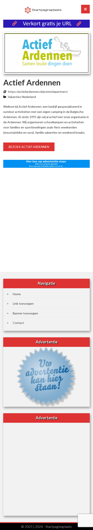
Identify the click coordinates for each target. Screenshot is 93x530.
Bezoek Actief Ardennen (29, 147)
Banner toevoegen (25, 313)
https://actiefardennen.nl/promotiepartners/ (38, 91)
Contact (18, 323)
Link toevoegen (23, 303)
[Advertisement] (46, 218)
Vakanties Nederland (22, 97)
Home (17, 294)
